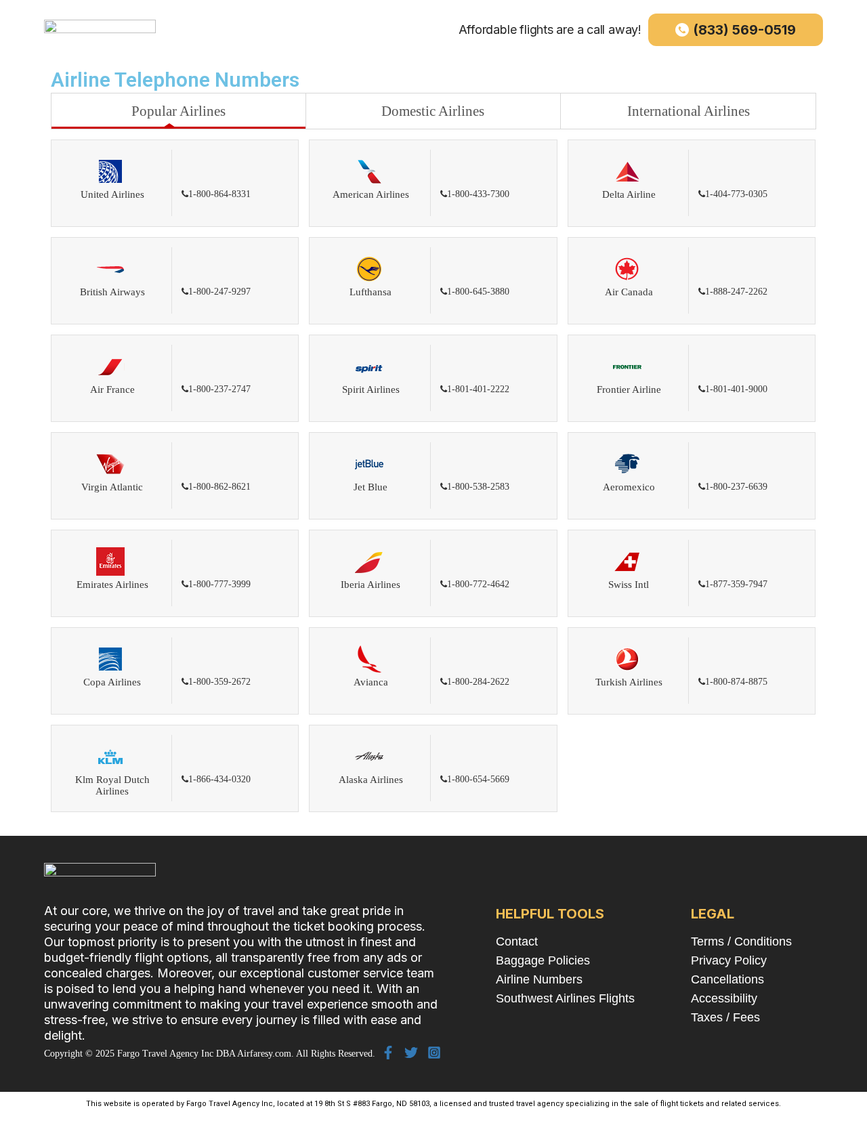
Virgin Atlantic (112, 487)
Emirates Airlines (112, 584)
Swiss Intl (628, 584)
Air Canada (629, 292)
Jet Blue (370, 487)
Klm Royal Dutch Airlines (112, 785)
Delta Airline (629, 194)
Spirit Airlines (371, 389)
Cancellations (727, 979)
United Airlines (112, 194)
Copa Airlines (112, 682)
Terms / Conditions (741, 941)
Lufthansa (371, 292)
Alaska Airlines (371, 779)
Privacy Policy (729, 960)
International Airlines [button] (688, 111)
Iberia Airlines (370, 584)
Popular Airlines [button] (178, 111)
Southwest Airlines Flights (565, 998)
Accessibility (724, 998)
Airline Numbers (539, 979)
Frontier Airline (629, 389)
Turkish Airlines (628, 682)
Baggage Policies (543, 960)
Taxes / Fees (725, 1017)
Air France (112, 389)
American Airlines (371, 194)
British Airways (112, 292)
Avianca (371, 682)
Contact (517, 941)
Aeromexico (629, 487)
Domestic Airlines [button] (432, 111)
